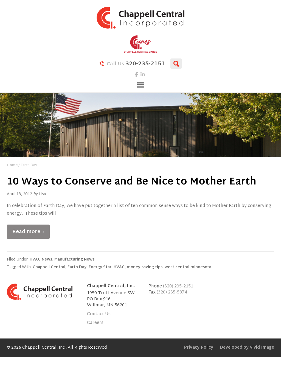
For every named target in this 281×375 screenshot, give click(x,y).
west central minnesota (188, 267)
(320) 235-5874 (172, 292)
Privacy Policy (198, 347)
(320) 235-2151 (178, 286)
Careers (95, 323)
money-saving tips (144, 267)
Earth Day (77, 267)
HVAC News (41, 259)
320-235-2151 (136, 63)
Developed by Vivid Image (247, 347)
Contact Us (99, 314)
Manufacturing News (74, 259)
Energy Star (100, 267)
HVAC (119, 267)
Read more (26, 231)
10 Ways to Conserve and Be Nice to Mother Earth (131, 182)
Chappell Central (140, 18)
